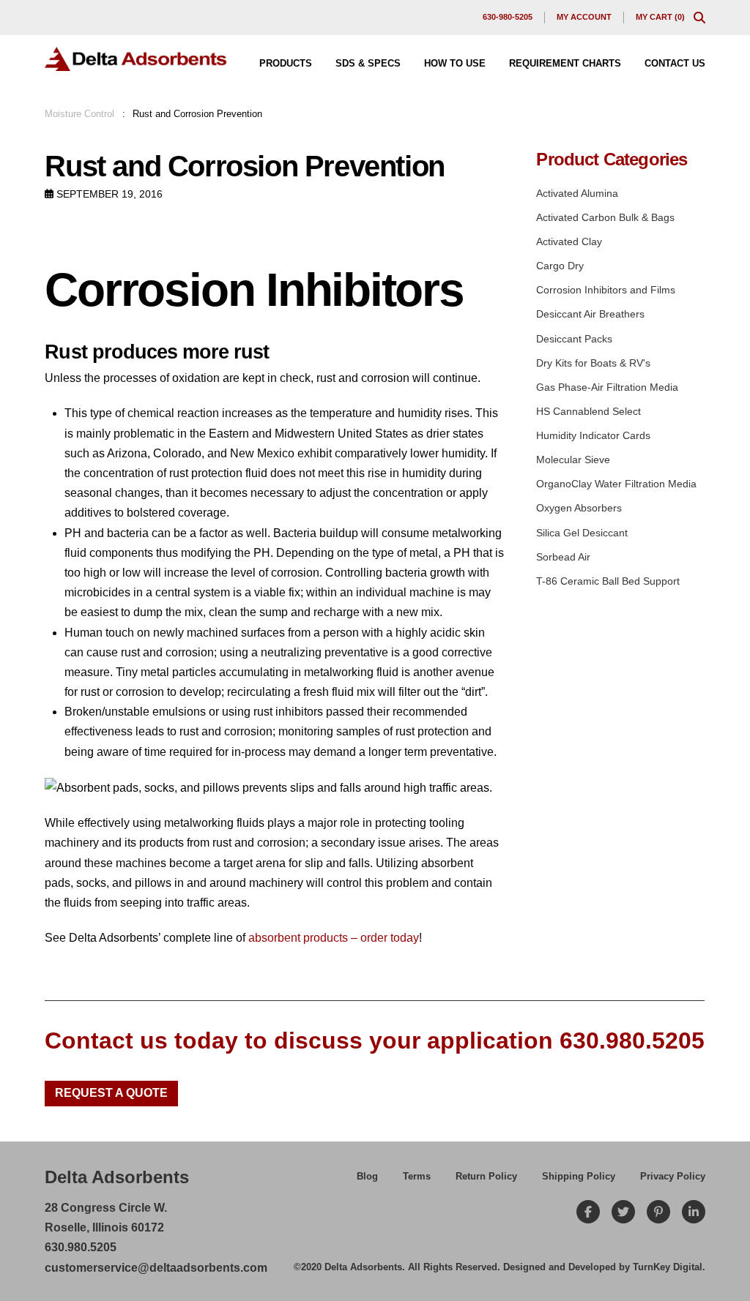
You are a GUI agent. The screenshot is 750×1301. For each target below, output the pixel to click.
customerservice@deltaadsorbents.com (156, 1267)
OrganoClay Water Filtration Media (616, 484)
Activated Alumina (577, 193)
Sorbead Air (563, 557)
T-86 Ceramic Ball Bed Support (608, 581)
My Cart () (660, 16)
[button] (699, 17)
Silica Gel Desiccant (582, 533)
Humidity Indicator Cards (593, 435)
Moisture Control (79, 113)
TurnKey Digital (667, 1266)
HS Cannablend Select (588, 411)
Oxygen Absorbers (579, 508)
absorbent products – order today (333, 937)
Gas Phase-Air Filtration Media (607, 387)
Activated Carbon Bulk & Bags (605, 217)
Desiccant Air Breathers (590, 314)
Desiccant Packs (574, 339)
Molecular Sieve (573, 459)
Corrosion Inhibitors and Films (605, 290)
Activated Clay (569, 241)
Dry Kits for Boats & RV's (593, 363)
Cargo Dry (560, 265)
